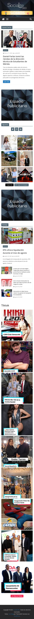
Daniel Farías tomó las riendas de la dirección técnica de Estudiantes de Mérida (15, 60)
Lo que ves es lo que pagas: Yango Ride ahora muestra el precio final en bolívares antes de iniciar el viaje (21, 271)
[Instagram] (16, 129)
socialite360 (17, 53)
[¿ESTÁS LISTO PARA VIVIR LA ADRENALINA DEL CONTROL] (9, 158)
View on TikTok (18, 596)
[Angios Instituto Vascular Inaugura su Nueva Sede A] (9, 174)
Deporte (6, 50)
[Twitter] (12, 129)
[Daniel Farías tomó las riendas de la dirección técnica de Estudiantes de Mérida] (17, 39)
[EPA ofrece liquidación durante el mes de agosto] (17, 236)
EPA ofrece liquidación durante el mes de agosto (15, 251)
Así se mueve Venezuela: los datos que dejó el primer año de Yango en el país (22, 282)
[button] (17, 325)
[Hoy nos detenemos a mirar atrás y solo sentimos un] (25, 174)
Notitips (5, 246)
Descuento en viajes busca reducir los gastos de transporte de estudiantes (22, 293)
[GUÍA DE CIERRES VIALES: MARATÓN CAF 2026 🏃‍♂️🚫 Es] (25, 142)
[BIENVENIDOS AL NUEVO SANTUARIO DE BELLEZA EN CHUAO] (9, 142)
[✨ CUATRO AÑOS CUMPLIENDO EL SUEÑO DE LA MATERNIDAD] (25, 158)
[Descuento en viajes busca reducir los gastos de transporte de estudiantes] (6, 294)
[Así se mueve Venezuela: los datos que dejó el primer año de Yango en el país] (6, 284)
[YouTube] (20, 129)
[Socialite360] (3, 19)
